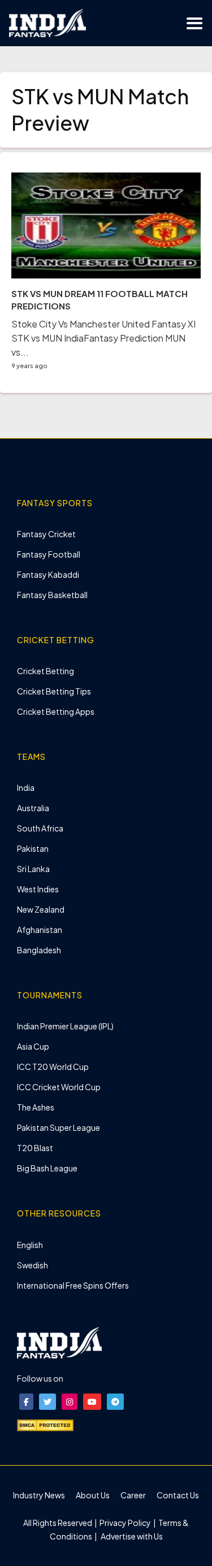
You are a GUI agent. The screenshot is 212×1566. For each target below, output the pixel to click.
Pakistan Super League (58, 1127)
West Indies (38, 889)
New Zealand (40, 909)
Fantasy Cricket (46, 534)
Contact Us (178, 1495)
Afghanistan (39, 929)
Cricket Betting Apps (55, 711)
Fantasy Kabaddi (48, 574)
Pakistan (33, 848)
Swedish (32, 1265)
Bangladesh (39, 950)
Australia (33, 808)
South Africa (40, 828)
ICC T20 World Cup (53, 1066)
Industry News (39, 1495)
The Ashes (35, 1107)
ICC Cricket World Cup (59, 1087)
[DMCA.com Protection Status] (45, 1424)
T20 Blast (35, 1148)
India (25, 787)
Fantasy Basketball (52, 595)
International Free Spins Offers (73, 1285)
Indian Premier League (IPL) (65, 1026)
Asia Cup (33, 1046)
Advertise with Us (131, 1536)
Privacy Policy (125, 1523)
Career (133, 1495)
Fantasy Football (48, 554)
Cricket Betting (45, 671)
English (30, 1245)
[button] (26, 1402)
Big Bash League (47, 1168)
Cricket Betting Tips (54, 691)
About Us (93, 1495)
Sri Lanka (33, 869)
